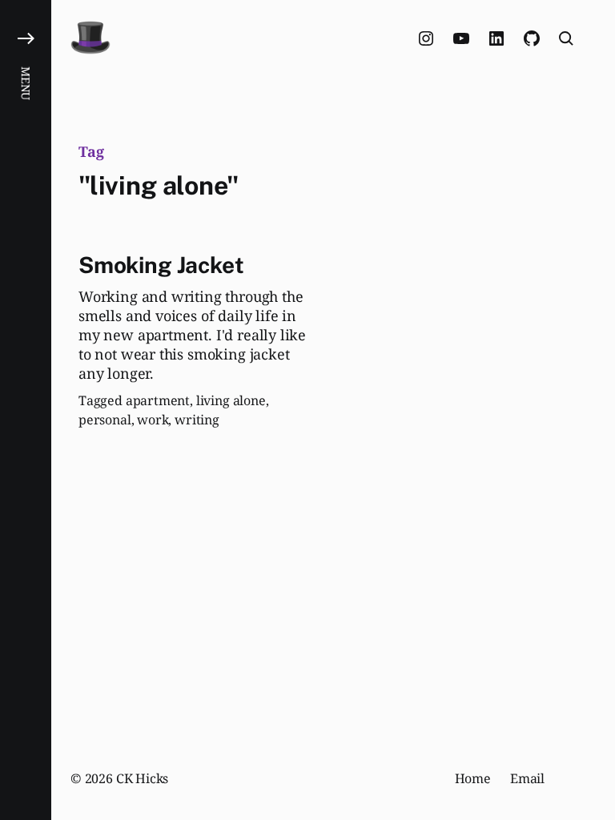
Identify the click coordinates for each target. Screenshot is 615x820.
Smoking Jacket (160, 264)
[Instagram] (426, 38)
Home (473, 778)
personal (104, 419)
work (152, 419)
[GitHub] (531, 38)
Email (527, 778)
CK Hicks (142, 778)
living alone (231, 400)
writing (197, 419)
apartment (158, 400)
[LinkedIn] (496, 38)
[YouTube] (461, 38)
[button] (25, 410)
